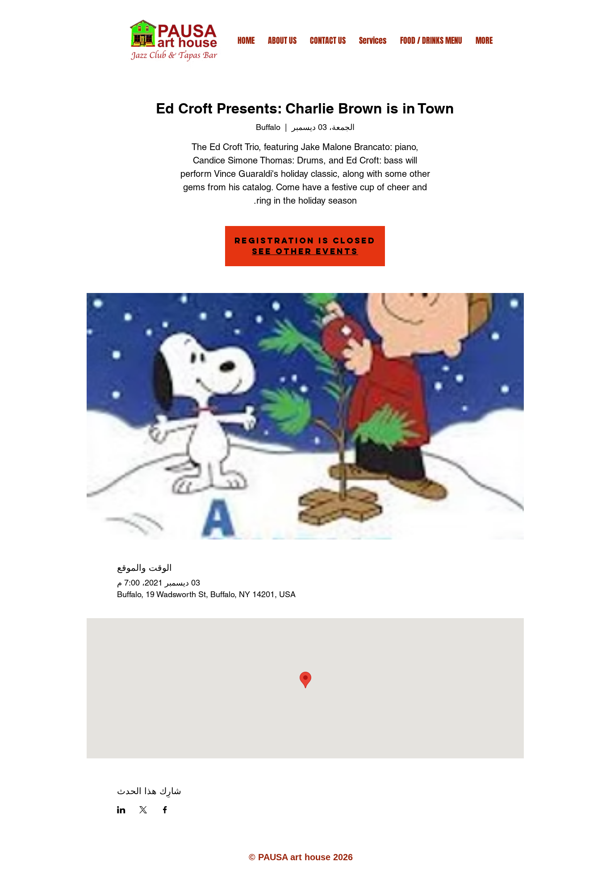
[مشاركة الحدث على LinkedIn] (121, 809)
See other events (305, 251)
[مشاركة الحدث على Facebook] (165, 809)
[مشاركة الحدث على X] (143, 809)
